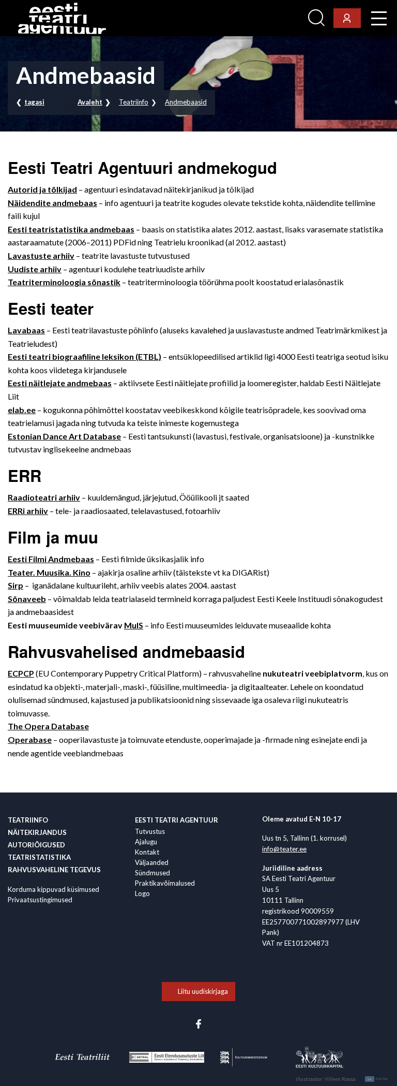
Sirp (15, 585)
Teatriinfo (133, 102)
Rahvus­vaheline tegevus (54, 869)
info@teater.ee (284, 849)
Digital (378, 1079)
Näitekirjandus (37, 832)
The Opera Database (48, 726)
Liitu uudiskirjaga (203, 991)
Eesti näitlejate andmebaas (60, 383)
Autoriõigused (36, 845)
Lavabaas (26, 330)
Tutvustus (150, 831)
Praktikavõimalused (165, 883)
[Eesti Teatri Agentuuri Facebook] (198, 1023)
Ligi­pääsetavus (276, 18)
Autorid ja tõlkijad (42, 189)
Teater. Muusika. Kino (49, 572)
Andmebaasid (186, 102)
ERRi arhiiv (28, 511)
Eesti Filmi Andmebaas (51, 559)
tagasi (34, 102)
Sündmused (152, 873)
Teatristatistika (39, 857)
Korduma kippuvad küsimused (53, 889)
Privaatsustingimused (40, 900)
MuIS (133, 625)
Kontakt (147, 852)
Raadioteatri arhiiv (44, 497)
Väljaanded (152, 862)
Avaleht (90, 102)
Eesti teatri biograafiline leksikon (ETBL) (84, 356)
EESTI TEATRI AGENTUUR (176, 820)
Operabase (30, 739)
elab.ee (22, 410)
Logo (142, 893)
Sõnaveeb (27, 599)
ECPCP (21, 673)
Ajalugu (146, 842)
